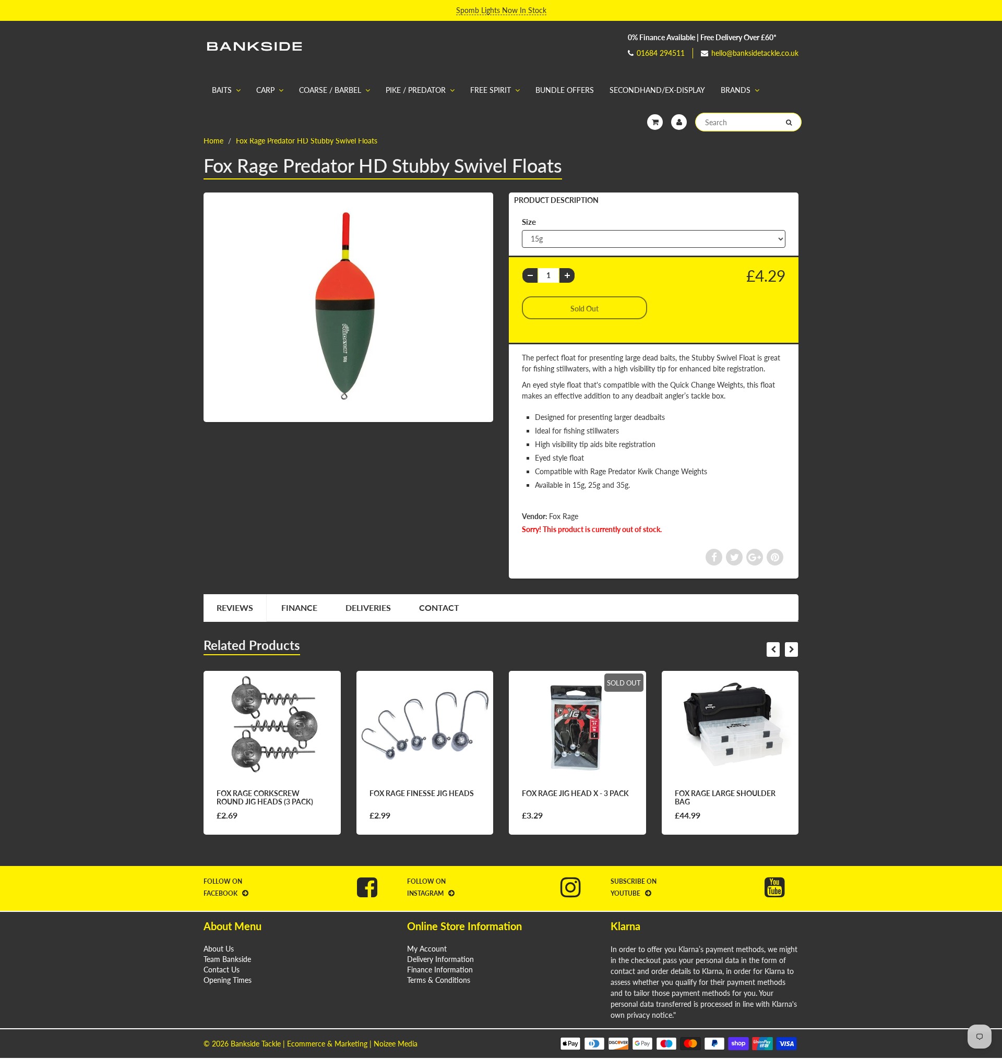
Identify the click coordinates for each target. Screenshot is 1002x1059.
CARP (265, 90)
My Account (427, 948)
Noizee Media (396, 1043)
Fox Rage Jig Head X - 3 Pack (575, 793)
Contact (439, 607)
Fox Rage (563, 516)
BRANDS (735, 90)
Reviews (235, 607)
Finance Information (440, 969)
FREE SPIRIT (490, 90)
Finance (299, 607)
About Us (219, 948)
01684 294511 (661, 53)
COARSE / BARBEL (330, 90)
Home (213, 140)
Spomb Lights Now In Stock (501, 10)
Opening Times (228, 980)
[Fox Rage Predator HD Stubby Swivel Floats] (348, 306)
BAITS (222, 90)
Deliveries (368, 607)
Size (529, 221)
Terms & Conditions (438, 980)
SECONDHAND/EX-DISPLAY (657, 90)
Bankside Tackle (256, 1043)
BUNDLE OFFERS (564, 90)
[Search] (788, 122)
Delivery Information (440, 959)
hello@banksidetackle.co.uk (754, 53)
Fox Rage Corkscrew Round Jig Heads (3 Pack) (265, 797)
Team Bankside (227, 959)
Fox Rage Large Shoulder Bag (725, 797)
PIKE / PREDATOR (416, 90)
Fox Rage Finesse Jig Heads (421, 793)
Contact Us (222, 969)
